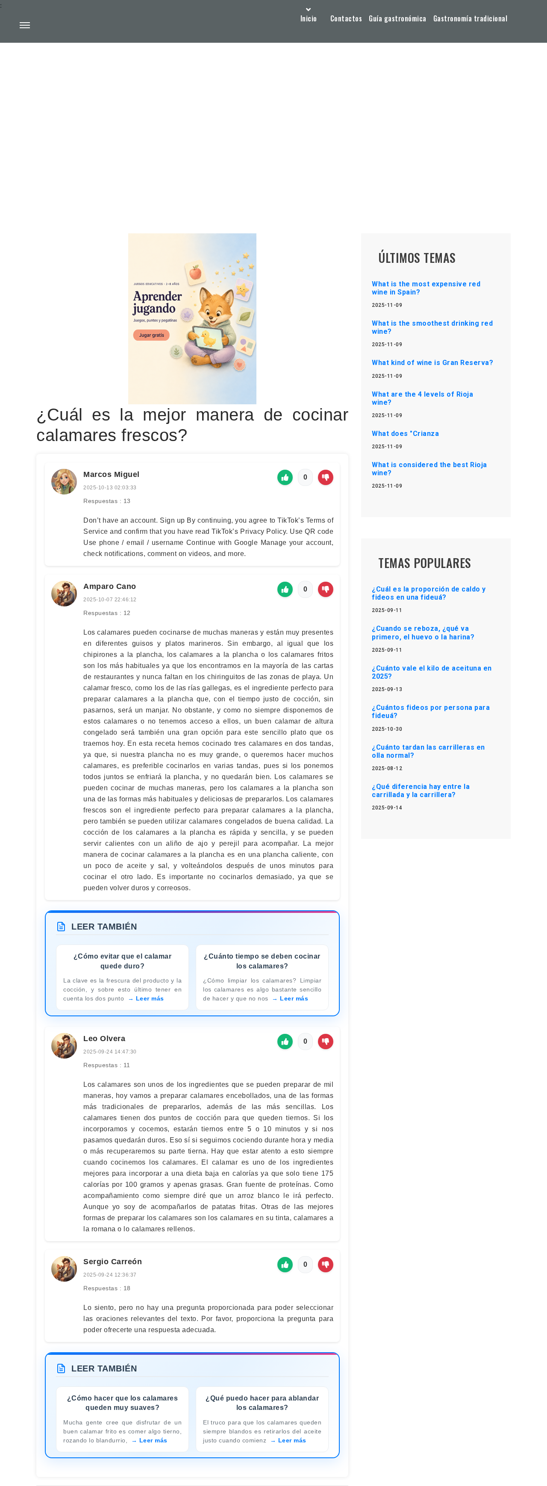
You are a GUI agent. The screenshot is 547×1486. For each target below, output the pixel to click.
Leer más (150, 998)
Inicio (308, 18)
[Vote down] (325, 477)
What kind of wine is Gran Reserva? (432, 363)
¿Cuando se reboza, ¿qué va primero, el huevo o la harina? (423, 632)
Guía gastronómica (397, 18)
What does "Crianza (405, 434)
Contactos (346, 18)
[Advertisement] (273, 118)
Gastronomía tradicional (470, 18)
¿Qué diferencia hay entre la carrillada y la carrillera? (421, 791)
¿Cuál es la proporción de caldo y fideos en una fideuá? (429, 593)
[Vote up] (285, 477)
